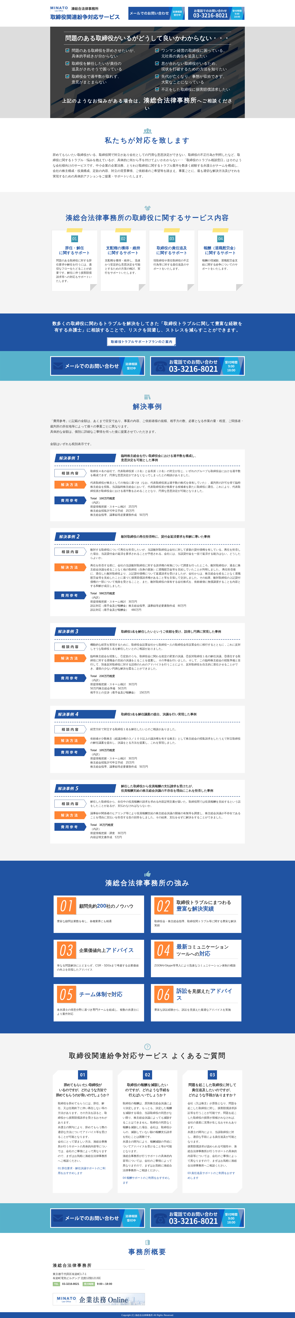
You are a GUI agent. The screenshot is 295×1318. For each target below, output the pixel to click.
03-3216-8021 (70, 1283)
